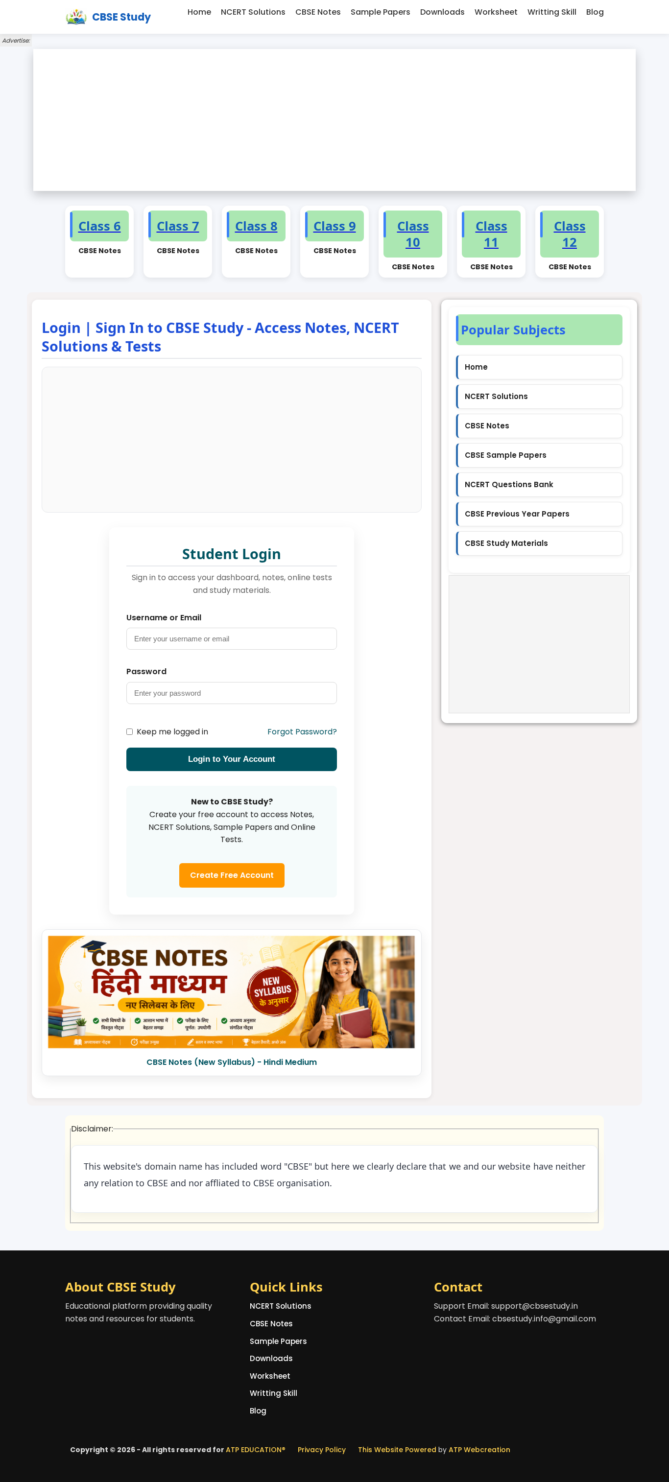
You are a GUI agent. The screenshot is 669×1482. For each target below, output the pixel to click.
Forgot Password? (302, 731)
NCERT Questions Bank (509, 484)
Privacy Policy (322, 1450)
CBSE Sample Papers (506, 455)
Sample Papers (380, 12)
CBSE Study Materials (506, 543)
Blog (595, 12)
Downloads (442, 12)
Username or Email (163, 617)
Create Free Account (232, 875)
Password (146, 671)
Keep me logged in (172, 731)
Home (199, 12)
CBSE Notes (318, 12)
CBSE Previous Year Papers (517, 514)
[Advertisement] (334, 119)
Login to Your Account (231, 759)
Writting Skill (551, 12)
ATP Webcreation (479, 1450)
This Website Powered (397, 1450)
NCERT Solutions (253, 12)
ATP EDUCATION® (256, 1450)
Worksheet (496, 12)
